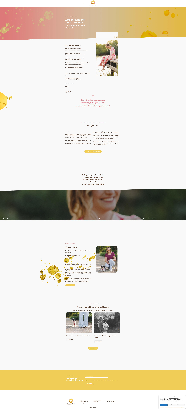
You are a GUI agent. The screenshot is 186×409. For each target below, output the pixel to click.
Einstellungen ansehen (180, 404)
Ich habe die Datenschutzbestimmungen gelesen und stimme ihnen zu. (102, 380)
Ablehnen (171, 404)
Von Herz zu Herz (111, 3)
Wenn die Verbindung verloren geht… (105, 337)
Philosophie (83, 3)
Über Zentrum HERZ (103, 3)
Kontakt (117, 3)
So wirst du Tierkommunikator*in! (78, 336)
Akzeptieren (164, 404)
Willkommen (71, 3)
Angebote (76, 3)
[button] (184, 396)
